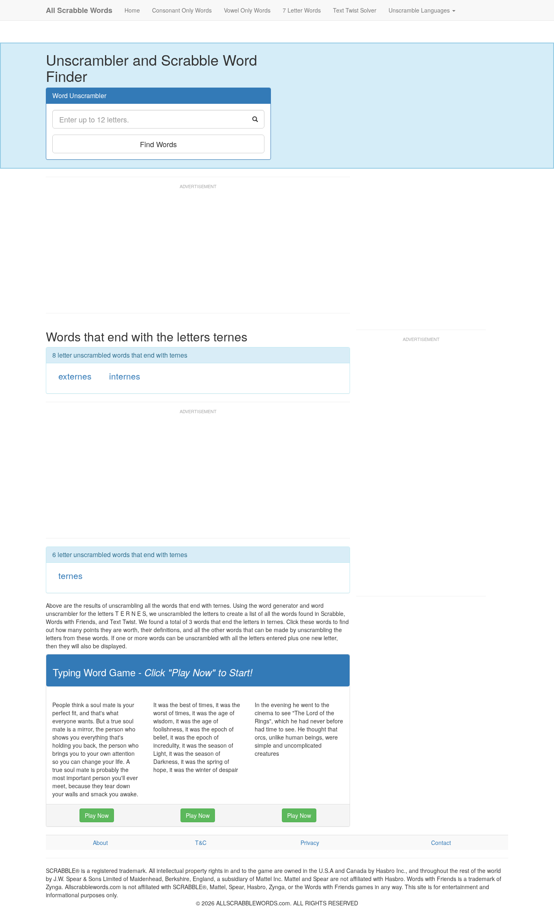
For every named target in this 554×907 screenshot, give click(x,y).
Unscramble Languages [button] (420, 10)
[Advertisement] (193, 252)
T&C (200, 842)
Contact (441, 842)
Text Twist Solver (354, 10)
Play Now (97, 815)
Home (132, 10)
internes (124, 376)
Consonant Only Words (182, 10)
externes (75, 376)
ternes (70, 575)
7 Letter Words (302, 10)
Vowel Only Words (247, 10)
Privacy (310, 842)
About (100, 842)
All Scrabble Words (79, 10)
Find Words (158, 144)
